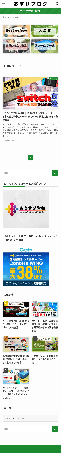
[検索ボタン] (57, 4)
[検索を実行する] (55, 173)
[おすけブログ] (30, 4)
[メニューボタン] (4, 4)
